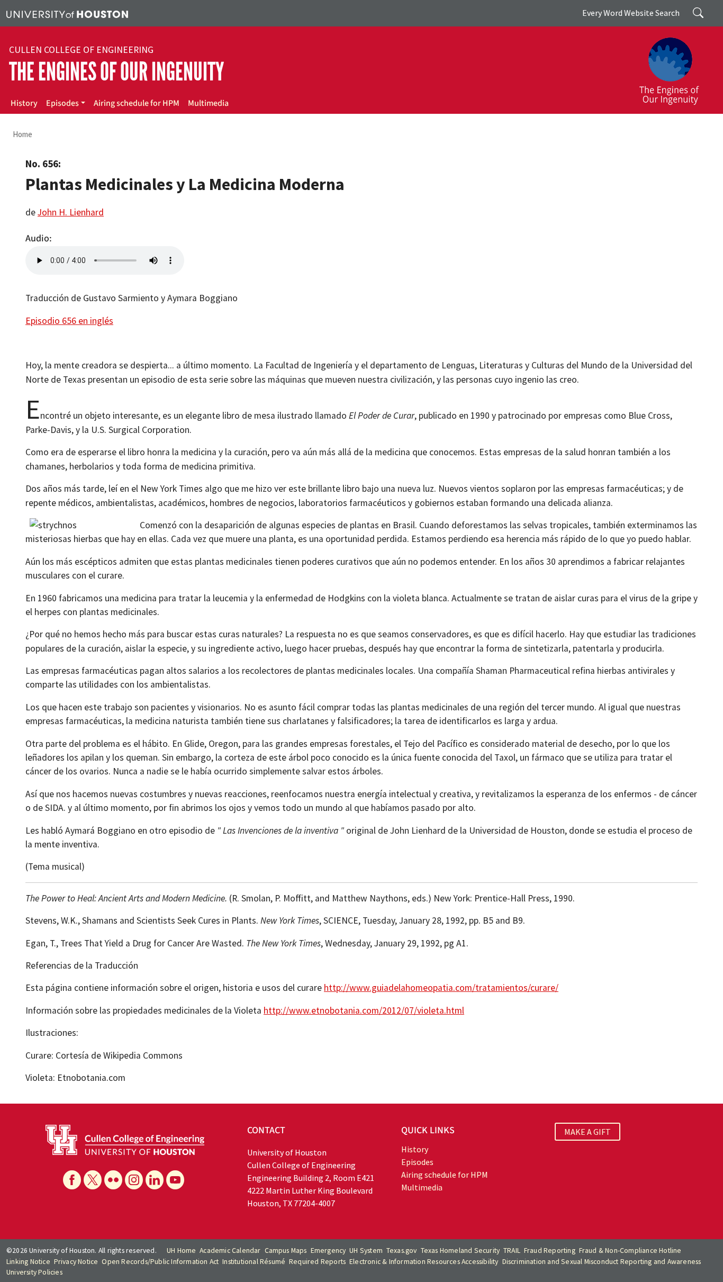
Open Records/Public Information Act (160, 1261)
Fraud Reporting (549, 1250)
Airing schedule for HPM (136, 103)
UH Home (181, 1250)
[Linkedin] (155, 1179)
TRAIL (511, 1250)
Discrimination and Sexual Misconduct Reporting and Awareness (601, 1261)
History (24, 103)
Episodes (62, 103)
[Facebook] (72, 1179)
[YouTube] (175, 1179)
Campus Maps (286, 1250)
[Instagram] (134, 1179)
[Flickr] (113, 1179)
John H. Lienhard (71, 212)
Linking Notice (28, 1261)
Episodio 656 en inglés (69, 321)
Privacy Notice (76, 1261)
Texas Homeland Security (460, 1250)
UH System (366, 1250)
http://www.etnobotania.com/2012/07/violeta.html (364, 1010)
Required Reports (317, 1261)
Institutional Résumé (253, 1261)
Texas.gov (401, 1250)
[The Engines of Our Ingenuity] (675, 66)
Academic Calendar (230, 1250)
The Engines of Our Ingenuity (116, 71)
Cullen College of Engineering (81, 50)
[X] (93, 1179)
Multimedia (208, 103)
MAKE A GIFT (587, 1131)
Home (22, 134)
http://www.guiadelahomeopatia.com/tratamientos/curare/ (441, 988)
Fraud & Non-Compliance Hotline (630, 1250)
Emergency (328, 1250)
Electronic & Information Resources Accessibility (424, 1261)
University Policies (34, 1272)
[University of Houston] (67, 13)
